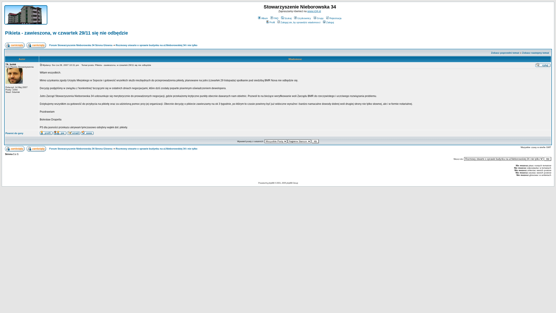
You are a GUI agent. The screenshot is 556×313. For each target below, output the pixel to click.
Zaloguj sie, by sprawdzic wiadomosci (300, 22)
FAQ (276, 18)
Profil (272, 22)
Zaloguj (330, 22)
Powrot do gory (14, 133)
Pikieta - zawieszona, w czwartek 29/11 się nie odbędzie (66, 33)
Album (264, 18)
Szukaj (287, 18)
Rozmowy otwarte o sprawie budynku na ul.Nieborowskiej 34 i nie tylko (156, 45)
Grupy (320, 18)
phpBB (271, 183)
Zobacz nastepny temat (535, 53)
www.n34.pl (314, 11)
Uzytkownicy (304, 18)
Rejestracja (335, 18)
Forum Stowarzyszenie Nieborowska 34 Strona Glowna (80, 45)
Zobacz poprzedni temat (505, 53)
